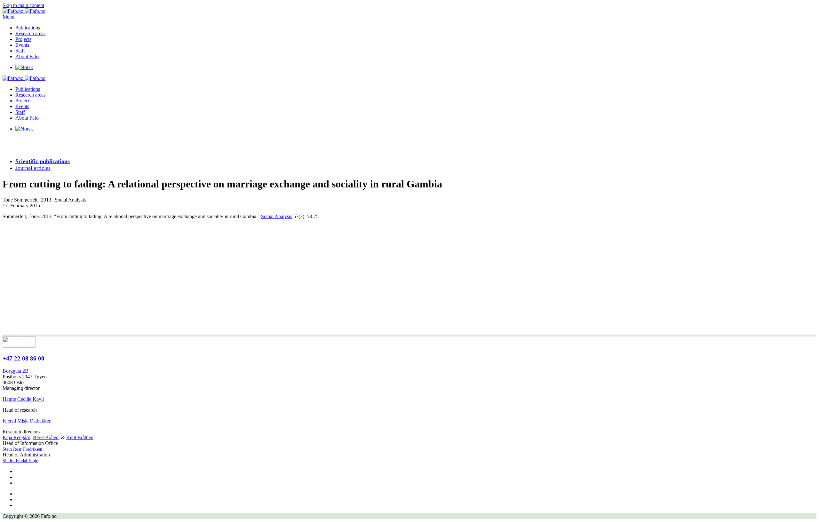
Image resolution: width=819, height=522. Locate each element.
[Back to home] (24, 11)
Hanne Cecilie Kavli (23, 399)
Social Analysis (276, 216)
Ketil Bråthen (79, 437)
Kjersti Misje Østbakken (27, 420)
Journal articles (33, 168)
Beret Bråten (46, 437)
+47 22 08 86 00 (23, 358)
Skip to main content (23, 5)
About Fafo (27, 56)
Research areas (30, 33)
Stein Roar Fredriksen (22, 449)
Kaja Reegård (16, 437)
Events (22, 45)
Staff (20, 50)
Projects (23, 39)
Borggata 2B (15, 371)
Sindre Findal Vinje (20, 460)
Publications (27, 27)
